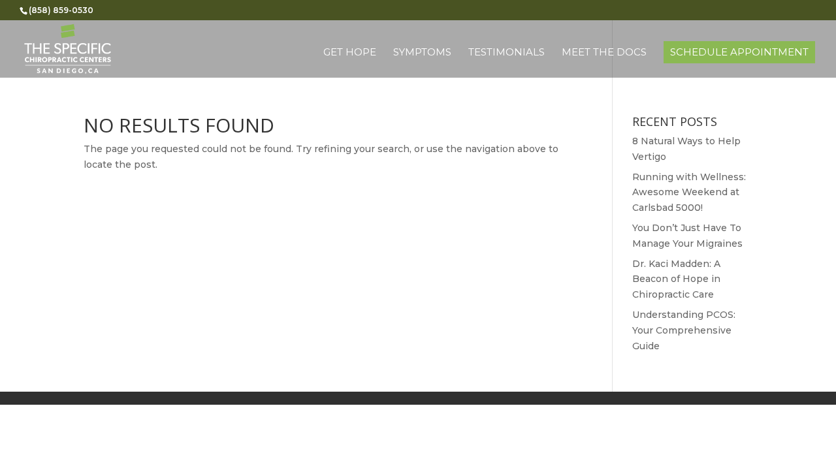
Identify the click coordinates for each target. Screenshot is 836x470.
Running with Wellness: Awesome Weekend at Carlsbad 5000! (689, 192)
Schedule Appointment (739, 52)
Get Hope (349, 53)
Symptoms (422, 53)
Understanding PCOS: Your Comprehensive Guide (683, 330)
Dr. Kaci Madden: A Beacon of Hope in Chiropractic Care (676, 279)
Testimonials (506, 53)
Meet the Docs (604, 53)
